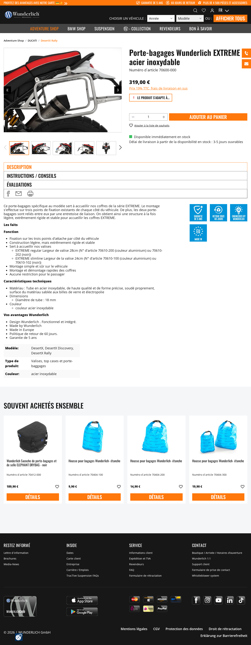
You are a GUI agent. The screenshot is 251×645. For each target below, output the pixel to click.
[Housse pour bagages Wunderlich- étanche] (95, 436)
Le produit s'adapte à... (153, 97)
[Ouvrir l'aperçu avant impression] (30, 193)
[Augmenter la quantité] (164, 117)
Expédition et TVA (140, 558)
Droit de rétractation (225, 629)
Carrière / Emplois (78, 570)
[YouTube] (218, 600)
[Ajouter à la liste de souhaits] (57, 487)
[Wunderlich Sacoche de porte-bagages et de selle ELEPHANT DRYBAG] (33, 436)
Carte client (74, 558)
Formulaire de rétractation (145, 575)
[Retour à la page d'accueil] (22, 14)
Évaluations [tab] (19, 184)
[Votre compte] (212, 10)
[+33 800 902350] (246, 53)
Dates (70, 553)
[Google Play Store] (82, 611)
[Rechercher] (195, 10)
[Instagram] (207, 600)
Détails (32, 496)
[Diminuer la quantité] (133, 117)
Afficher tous (230, 18)
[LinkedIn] (230, 600)
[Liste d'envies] (204, 10)
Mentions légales (134, 629)
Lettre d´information (16, 553)
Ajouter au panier (208, 116)
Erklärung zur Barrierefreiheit (223, 635)
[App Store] (82, 600)
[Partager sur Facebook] (8, 193)
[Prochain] (118, 90)
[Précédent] (7, 90)
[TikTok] (241, 600)
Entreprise (73, 564)
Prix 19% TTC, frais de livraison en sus (158, 88)
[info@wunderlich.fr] (246, 63)
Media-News (11, 564)
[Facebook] (196, 600)
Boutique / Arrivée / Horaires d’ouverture (217, 553)
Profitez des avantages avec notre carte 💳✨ (33, 3)
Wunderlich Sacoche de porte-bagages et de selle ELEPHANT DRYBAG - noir (32, 463)
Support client (200, 564)
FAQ (131, 570)
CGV (156, 629)
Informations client (141, 553)
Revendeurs (136, 564)
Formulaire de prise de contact (211, 570)
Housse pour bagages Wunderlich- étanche (94, 461)
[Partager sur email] (18, 193)
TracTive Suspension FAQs (83, 575)
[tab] (125, 166)
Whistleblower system (205, 575)
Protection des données (184, 629)
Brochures (10, 558)
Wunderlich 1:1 (201, 558)
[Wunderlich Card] (20, 606)
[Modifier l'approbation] (19, 637)
